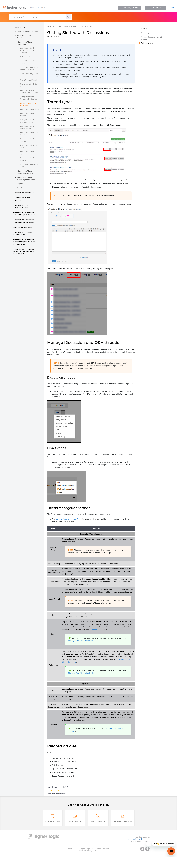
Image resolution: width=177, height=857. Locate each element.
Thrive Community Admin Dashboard (29, 75)
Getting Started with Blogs (29, 109)
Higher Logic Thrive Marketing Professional (26, 178)
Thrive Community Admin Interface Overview (29, 68)
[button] (51, 790)
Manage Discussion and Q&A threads (152, 38)
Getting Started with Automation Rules (27, 121)
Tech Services (22, 188)
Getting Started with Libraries (27, 115)
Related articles (147, 43)
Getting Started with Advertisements (27, 159)
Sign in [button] (172, 7)
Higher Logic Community (24, 193)
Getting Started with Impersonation (27, 153)
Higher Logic (51, 26)
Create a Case (155, 7)
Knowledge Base (130, 7)
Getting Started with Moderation (27, 140)
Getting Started (20, 27)
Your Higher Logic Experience (24, 36)
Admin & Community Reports (27, 62)
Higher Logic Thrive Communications (21, 206)
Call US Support (98, 821)
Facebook (147, 849)
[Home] (22, 8)
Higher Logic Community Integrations (24, 233)
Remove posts (96, 629)
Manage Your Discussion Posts (68, 519)
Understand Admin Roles (29, 57)
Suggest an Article (122, 821)
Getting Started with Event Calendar (29, 134)
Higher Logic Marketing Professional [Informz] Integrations (23, 251)
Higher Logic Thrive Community (24, 43)
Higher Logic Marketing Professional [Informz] (23, 221)
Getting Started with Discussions (28, 104)
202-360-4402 (136, 842)
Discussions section (63, 753)
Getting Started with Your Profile (29, 146)
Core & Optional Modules (29, 80)
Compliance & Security (23, 227)
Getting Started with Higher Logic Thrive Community (27, 50)
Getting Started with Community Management (29, 91)
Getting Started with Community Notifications (29, 98)
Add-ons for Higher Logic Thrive (29, 165)
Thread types (146, 33)
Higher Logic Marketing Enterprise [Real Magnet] (24, 213)
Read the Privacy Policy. (88, 851)
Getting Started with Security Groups (27, 127)
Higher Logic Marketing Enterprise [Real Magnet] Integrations (24, 241)
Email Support (74, 821)
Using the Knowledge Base (27, 31)
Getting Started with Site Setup (29, 85)
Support (20, 184)
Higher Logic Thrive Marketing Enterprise (25, 172)
